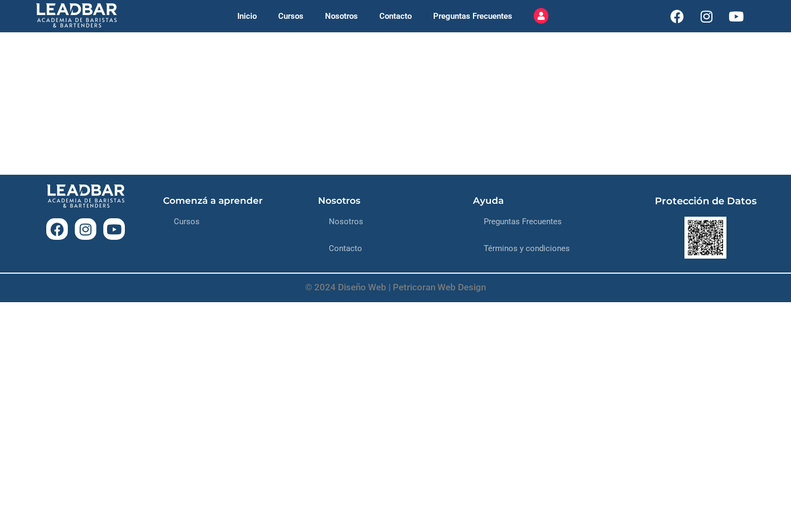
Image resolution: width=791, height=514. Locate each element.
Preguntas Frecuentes (472, 16)
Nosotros (341, 16)
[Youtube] (736, 16)
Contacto (395, 16)
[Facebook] (676, 16)
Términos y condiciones (527, 248)
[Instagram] (706, 16)
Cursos (290, 16)
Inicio (247, 16)
